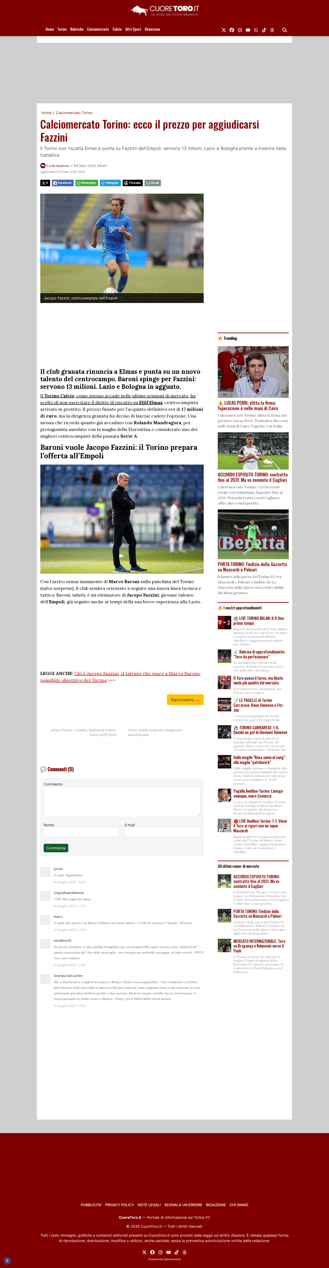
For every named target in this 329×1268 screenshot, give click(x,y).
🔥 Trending (227, 338)
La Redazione (58, 165)
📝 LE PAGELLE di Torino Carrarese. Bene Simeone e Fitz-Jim (258, 705)
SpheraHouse (172, 1259)
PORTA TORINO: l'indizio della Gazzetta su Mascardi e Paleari (257, 913)
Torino (62, 29)
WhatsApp (88, 182)
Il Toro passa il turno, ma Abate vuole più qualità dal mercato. (258, 680)
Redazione (152, 29)
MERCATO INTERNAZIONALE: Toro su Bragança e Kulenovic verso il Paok (259, 946)
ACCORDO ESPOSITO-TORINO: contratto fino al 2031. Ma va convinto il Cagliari (256, 881)
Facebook (64, 182)
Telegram (112, 182)
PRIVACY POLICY (119, 1205)
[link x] (224, 29)
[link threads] (272, 29)
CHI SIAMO (239, 1205)
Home (50, 29)
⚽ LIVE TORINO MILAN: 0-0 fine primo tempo (258, 620)
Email (155, 182)
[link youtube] (248, 29)
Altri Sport (133, 29)
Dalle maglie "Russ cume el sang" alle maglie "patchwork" (259, 759)
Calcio (117, 29)
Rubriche (76, 29)
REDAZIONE (216, 1205)
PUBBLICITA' (91, 1205)
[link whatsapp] (256, 29)
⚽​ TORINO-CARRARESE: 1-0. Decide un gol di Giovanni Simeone (260, 730)
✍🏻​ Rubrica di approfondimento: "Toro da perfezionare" (259, 654)
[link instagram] (240, 29)
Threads (135, 182)
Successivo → (185, 699)
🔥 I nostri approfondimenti (240, 607)
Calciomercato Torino (74, 112)
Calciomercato (98, 29)
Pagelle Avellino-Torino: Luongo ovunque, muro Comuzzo (258, 793)
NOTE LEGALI (149, 1205)
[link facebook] (232, 29)
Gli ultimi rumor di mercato (238, 866)
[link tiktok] (264, 29)
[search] (285, 29)
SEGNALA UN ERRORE (183, 1205)
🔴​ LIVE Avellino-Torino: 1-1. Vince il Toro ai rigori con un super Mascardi (260, 825)
